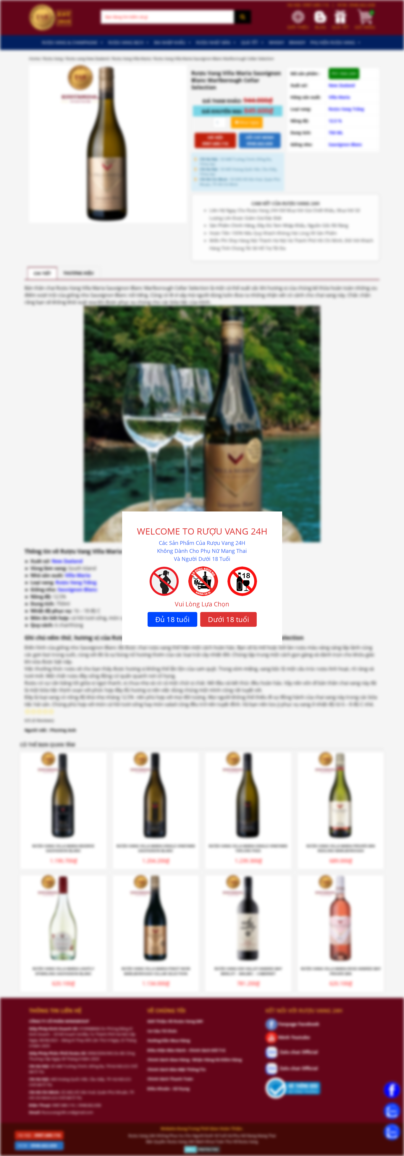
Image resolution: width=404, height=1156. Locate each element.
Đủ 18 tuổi (172, 619)
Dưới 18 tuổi (228, 619)
